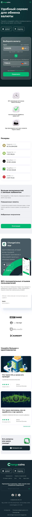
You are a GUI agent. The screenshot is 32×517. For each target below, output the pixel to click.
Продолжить (16, 74)
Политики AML (16, 512)
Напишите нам (17, 448)
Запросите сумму (25, 66)
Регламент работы (7, 478)
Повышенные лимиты (10, 202)
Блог (15, 478)
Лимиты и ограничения (20, 476)
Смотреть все (26, 426)
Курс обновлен (16, 70)
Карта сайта (26, 478)
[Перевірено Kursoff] (16, 335)
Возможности (9, 476)
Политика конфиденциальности (20, 510)
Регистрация (16, 226)
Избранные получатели (10, 214)
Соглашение (7, 510)
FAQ (20, 478)
